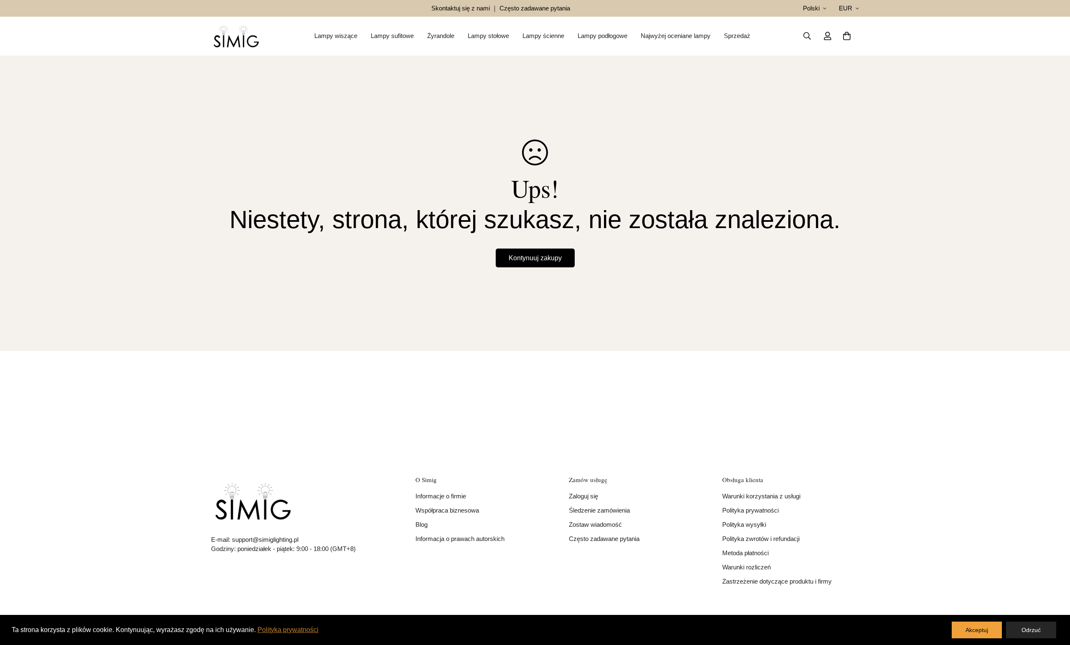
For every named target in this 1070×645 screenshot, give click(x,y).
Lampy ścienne (543, 35)
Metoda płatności (745, 552)
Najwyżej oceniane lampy (676, 35)
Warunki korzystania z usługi (761, 496)
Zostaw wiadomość (595, 524)
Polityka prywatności (750, 510)
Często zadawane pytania (604, 538)
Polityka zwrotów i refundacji (761, 538)
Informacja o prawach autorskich (459, 538)
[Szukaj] (807, 36)
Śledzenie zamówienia (599, 510)
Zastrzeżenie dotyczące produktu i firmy (777, 581)
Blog (421, 524)
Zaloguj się (583, 496)
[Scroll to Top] (1053, 599)
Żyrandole (440, 35)
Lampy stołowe (488, 35)
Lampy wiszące (335, 35)
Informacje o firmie (440, 496)
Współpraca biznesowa (447, 510)
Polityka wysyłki (744, 524)
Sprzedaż (737, 35)
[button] (846, 36)
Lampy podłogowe (602, 35)
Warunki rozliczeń (746, 567)
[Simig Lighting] (236, 36)
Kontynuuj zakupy (535, 258)
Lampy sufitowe (392, 35)
